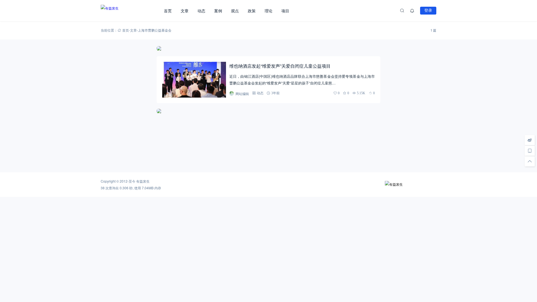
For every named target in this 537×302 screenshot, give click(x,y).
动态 (201, 10)
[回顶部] (530, 161)
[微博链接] (530, 140)
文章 (185, 10)
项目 (285, 10)
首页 (168, 10)
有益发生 (143, 181)
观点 (235, 10)
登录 (428, 10)
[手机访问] (530, 151)
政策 (252, 10)
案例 (218, 10)
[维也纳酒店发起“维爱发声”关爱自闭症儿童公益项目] (194, 80)
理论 (268, 10)
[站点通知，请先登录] (412, 10)
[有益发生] (130, 10)
